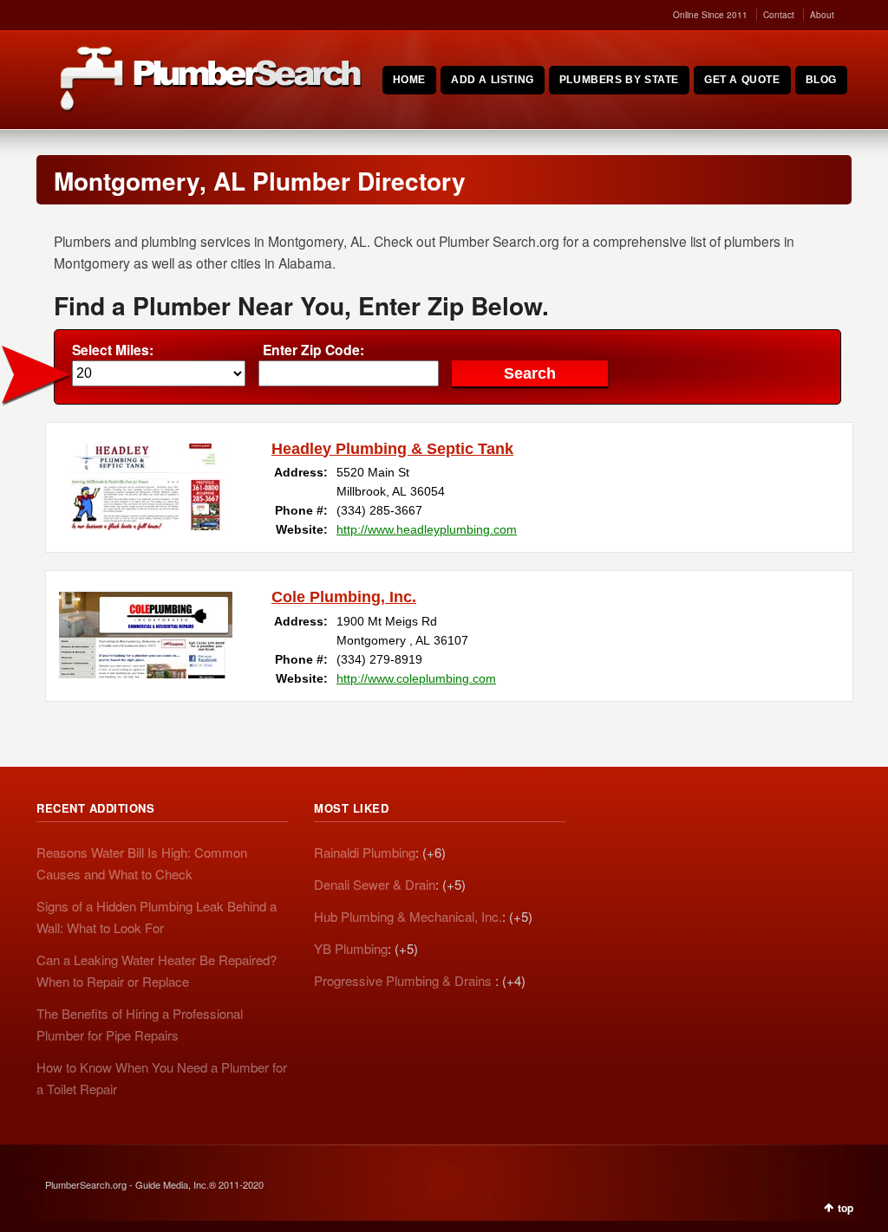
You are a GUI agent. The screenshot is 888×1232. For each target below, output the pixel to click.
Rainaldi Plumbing (364, 852)
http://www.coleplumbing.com (416, 678)
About (822, 15)
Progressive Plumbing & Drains (404, 980)
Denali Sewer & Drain (374, 884)
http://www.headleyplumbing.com (426, 529)
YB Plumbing (351, 948)
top (845, 1208)
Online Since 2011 (710, 15)
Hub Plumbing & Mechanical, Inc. (408, 916)
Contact (778, 15)
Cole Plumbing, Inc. (343, 597)
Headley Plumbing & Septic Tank (392, 448)
